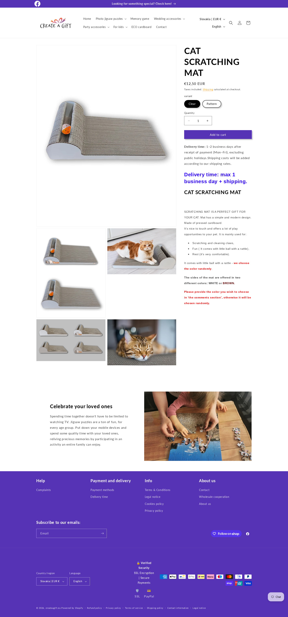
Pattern (212, 103)
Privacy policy (154, 510)
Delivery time (99, 497)
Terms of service (134, 608)
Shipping (208, 89)
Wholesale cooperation (214, 497)
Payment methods (102, 490)
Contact (204, 490)
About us (205, 503)
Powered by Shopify (72, 608)
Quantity (189, 112)
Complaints (43, 490)
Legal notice (152, 497)
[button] (110, 19)
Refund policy (94, 608)
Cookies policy (154, 503)
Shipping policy (155, 608)
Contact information (178, 608)
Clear (192, 103)
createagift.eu (53, 608)
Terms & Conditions (157, 490)
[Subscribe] (102, 533)
